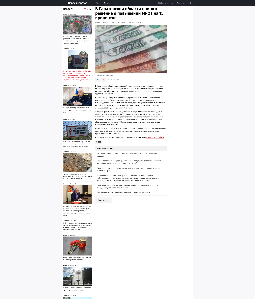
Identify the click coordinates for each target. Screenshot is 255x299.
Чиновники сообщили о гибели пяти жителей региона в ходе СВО (77, 259)
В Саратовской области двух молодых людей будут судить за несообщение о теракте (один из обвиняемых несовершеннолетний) (77, 226)
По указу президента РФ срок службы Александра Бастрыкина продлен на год (77, 110)
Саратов (77, 3)
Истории (107, 3)
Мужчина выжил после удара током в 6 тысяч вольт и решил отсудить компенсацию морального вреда (77, 144)
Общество (115, 22)
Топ (115, 3)
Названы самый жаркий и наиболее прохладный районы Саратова (77, 289)
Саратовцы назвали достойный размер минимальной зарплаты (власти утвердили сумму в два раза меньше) (127, 186)
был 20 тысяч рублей (155, 137)
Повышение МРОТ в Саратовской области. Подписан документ (123, 193)
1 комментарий (103, 200)
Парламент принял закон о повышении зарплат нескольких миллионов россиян (127, 154)
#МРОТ (98, 142)
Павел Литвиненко (127, 22)
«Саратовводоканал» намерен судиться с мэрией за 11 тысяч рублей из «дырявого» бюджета (77, 176)
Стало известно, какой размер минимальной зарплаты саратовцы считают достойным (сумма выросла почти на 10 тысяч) (129, 162)
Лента (98, 3)
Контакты (180, 3)
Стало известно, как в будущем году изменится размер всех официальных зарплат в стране (128, 169)
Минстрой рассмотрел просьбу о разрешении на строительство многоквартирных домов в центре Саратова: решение (76, 40)
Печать (138, 22)
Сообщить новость (165, 3)
